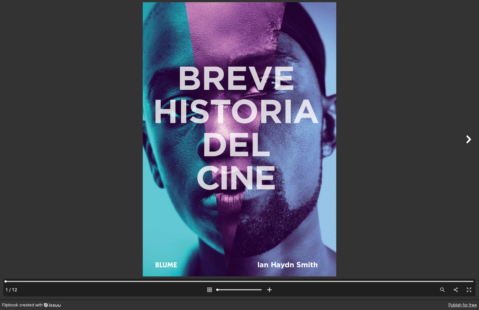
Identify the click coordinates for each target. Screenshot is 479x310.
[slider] (239, 290)
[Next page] (468, 150)
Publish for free (463, 305)
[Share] (455, 289)
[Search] (442, 289)
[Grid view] (209, 289)
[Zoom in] (269, 289)
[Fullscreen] (469, 289)
